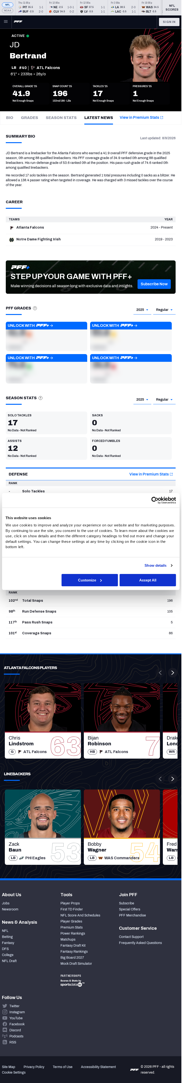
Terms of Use (63, 1067)
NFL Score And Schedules (80, 915)
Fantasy (8, 943)
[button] (154, 284)
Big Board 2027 (72, 957)
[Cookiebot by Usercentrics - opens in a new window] (155, 500)
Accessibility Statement (98, 1067)
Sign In (169, 22)
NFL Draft (9, 961)
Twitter (14, 1006)
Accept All (147, 580)
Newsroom (10, 909)
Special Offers (129, 909)
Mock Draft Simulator (76, 963)
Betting (7, 937)
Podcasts (16, 1036)
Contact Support (131, 937)
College (7, 955)
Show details (155, 565)
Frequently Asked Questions (140, 943)
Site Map (8, 1067)
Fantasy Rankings (74, 951)
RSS (12, 1042)
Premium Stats (71, 927)
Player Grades (71, 921)
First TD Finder (71, 909)
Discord (15, 1030)
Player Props (70, 903)
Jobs (5, 903)
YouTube (16, 1018)
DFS (5, 949)
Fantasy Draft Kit (73, 945)
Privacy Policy (34, 1067)
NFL (7, 4)
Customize (87, 580)
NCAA (7, 10)
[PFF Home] (18, 22)
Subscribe (126, 903)
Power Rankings (72, 933)
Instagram (17, 1012)
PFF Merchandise (132, 915)
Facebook (17, 1024)
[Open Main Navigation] (6, 22)
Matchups (67, 939)
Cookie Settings (14, 1072)
